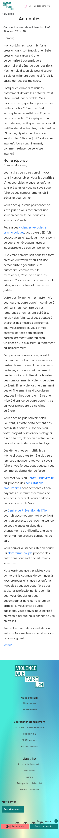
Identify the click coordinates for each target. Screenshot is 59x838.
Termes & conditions (29, 789)
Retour (7, 645)
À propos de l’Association (29, 764)
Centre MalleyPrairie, (41, 478)
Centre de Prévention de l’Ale (27, 510)
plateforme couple (20, 553)
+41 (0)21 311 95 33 (29, 746)
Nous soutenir (29, 703)
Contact (29, 777)
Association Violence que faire (29, 727)
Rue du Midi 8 (29, 734)
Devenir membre (29, 709)
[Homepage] (8, 6)
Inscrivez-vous (13, 809)
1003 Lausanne (29, 740)
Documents (29, 770)
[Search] (30, 6)
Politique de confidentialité (29, 783)
